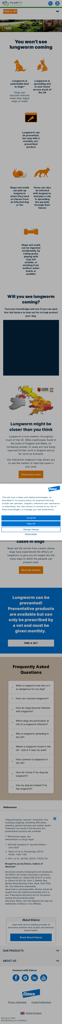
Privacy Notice (31, 534)
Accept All (31, 518)
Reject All (31, 524)
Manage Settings (31, 529)
